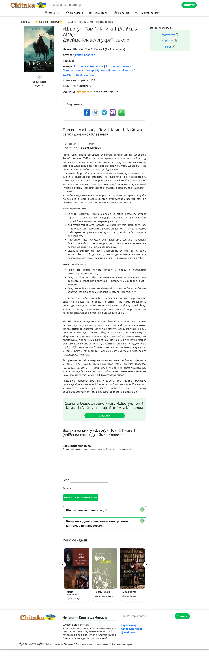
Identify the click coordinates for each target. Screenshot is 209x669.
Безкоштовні (100, 13)
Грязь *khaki (102, 592)
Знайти (189, 5)
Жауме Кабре (129, 596)
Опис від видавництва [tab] (91, 145)
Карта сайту (128, 625)
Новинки (123, 13)
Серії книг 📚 (170, 40)
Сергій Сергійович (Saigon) (104, 596)
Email (67, 488)
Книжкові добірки (149, 13)
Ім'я (66, 480)
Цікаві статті (129, 632)
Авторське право (131, 628)
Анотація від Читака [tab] (70, 145)
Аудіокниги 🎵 (170, 34)
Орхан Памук (73, 598)
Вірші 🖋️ (170, 46)
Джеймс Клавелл (84, 55)
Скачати (104, 415)
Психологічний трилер (78, 70)
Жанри (53, 13)
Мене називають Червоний (73, 593)
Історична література (88, 66)
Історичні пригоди (118, 66)
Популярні (76, 13)
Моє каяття (129, 592)
